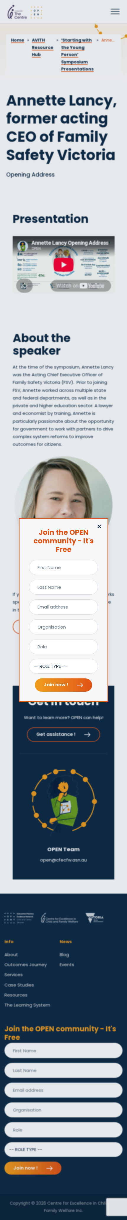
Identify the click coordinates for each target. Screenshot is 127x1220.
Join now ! (56, 684)
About (11, 954)
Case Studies (19, 985)
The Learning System (27, 1005)
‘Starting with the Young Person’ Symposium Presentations (77, 54)
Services (13, 974)
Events (67, 964)
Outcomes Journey (25, 964)
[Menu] (115, 11)
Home (17, 40)
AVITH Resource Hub (42, 47)
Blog (64, 954)
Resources (15, 995)
